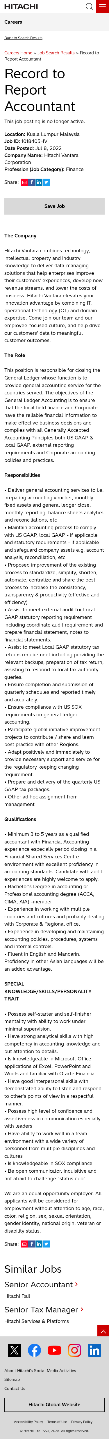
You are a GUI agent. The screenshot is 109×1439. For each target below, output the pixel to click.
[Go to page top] (103, 1330)
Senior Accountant (38, 1284)
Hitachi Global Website (54, 1404)
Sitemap (12, 1379)
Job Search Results (56, 53)
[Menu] (102, 6)
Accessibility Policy (28, 1422)
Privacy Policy (81, 1422)
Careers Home (18, 53)
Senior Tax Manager (41, 1309)
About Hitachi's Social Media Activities (40, 1370)
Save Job (54, 206)
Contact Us (14, 1388)
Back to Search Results (23, 38)
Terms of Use (57, 1422)
